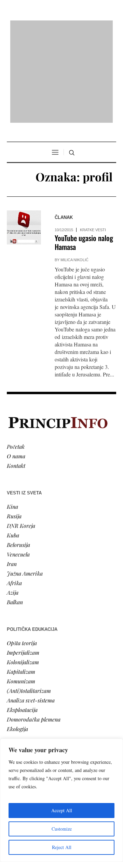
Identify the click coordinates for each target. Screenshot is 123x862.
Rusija (14, 428)
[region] (61, 800)
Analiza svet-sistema (31, 612)
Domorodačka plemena (33, 631)
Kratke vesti (93, 142)
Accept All (61, 810)
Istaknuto (17, 720)
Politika (16, 691)
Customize (62, 829)
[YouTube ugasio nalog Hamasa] (24, 140)
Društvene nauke (26, 710)
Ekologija (17, 640)
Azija (12, 504)
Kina (12, 418)
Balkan (15, 514)
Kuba (13, 447)
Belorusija (18, 456)
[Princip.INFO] (61, 27)
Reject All (61, 847)
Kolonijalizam (23, 574)
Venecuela (18, 466)
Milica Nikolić (74, 172)
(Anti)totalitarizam (29, 602)
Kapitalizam (21, 583)
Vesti (12, 681)
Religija (15, 729)
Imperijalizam (23, 564)
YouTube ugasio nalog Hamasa (84, 154)
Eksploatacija (22, 621)
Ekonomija (19, 700)
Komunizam (21, 593)
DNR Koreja (21, 437)
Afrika (14, 495)
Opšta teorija (22, 555)
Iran (12, 475)
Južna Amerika (25, 485)
